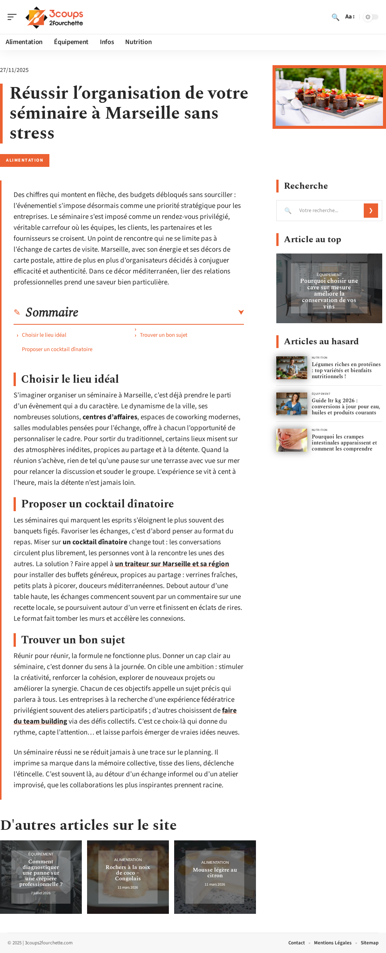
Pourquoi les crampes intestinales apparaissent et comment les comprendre (344, 443)
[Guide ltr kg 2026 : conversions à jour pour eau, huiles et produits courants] (291, 404)
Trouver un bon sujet (163, 335)
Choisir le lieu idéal (44, 335)
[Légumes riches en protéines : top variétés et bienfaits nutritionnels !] (291, 367)
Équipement (41, 854)
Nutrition (320, 358)
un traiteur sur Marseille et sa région (172, 564)
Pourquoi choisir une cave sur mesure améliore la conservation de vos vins (329, 293)
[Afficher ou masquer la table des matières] (161, 312)
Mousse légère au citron (215, 873)
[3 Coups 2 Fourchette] (54, 17)
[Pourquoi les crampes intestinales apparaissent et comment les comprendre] (291, 440)
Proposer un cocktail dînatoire (57, 349)
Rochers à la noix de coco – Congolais (128, 873)
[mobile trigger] (14, 17)
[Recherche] (335, 17)
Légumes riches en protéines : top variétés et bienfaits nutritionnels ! (346, 370)
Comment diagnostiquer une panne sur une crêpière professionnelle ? (41, 873)
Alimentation (24, 160)
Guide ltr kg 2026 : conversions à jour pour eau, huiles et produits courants (346, 407)
